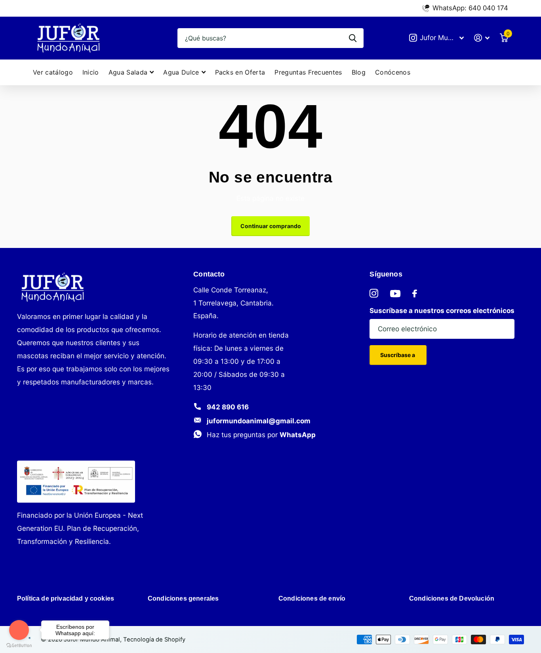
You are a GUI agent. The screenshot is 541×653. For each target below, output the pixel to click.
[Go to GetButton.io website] (19, 645)
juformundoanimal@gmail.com (259, 421)
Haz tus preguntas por (261, 434)
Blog (359, 72)
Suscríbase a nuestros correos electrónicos (442, 310)
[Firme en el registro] (482, 38)
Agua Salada (128, 72)
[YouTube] (395, 293)
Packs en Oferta (240, 72)
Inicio (90, 72)
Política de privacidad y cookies (65, 598)
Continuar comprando (270, 226)
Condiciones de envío (311, 598)
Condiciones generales (183, 598)
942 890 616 (228, 407)
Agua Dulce (181, 72)
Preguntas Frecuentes (308, 72)
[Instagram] (374, 293)
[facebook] (414, 294)
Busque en (353, 38)
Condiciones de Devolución (451, 598)
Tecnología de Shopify (154, 639)
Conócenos (392, 72)
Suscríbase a (398, 354)
